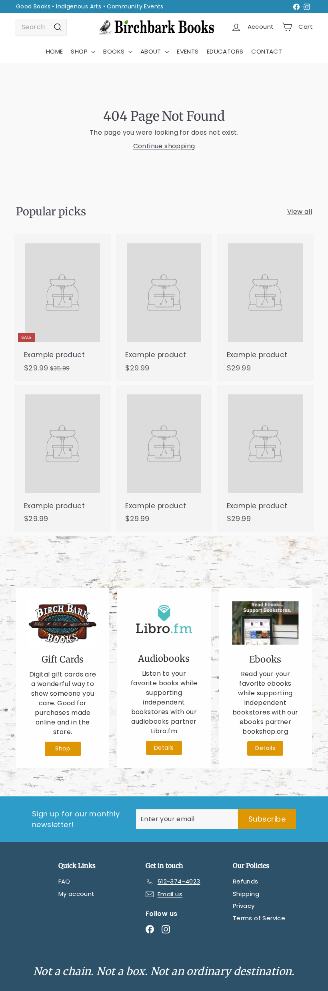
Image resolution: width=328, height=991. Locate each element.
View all (299, 211)
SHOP (80, 51)
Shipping (246, 894)
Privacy (244, 905)
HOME (54, 51)
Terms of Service (259, 918)
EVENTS (187, 51)
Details (164, 748)
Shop (62, 748)
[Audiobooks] (163, 622)
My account (76, 894)
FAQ (64, 881)
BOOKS (114, 51)
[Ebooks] (265, 623)
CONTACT (266, 51)
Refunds (245, 881)
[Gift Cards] (62, 623)
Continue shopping (164, 146)
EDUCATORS (225, 51)
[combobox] (41, 27)
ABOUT (151, 51)
